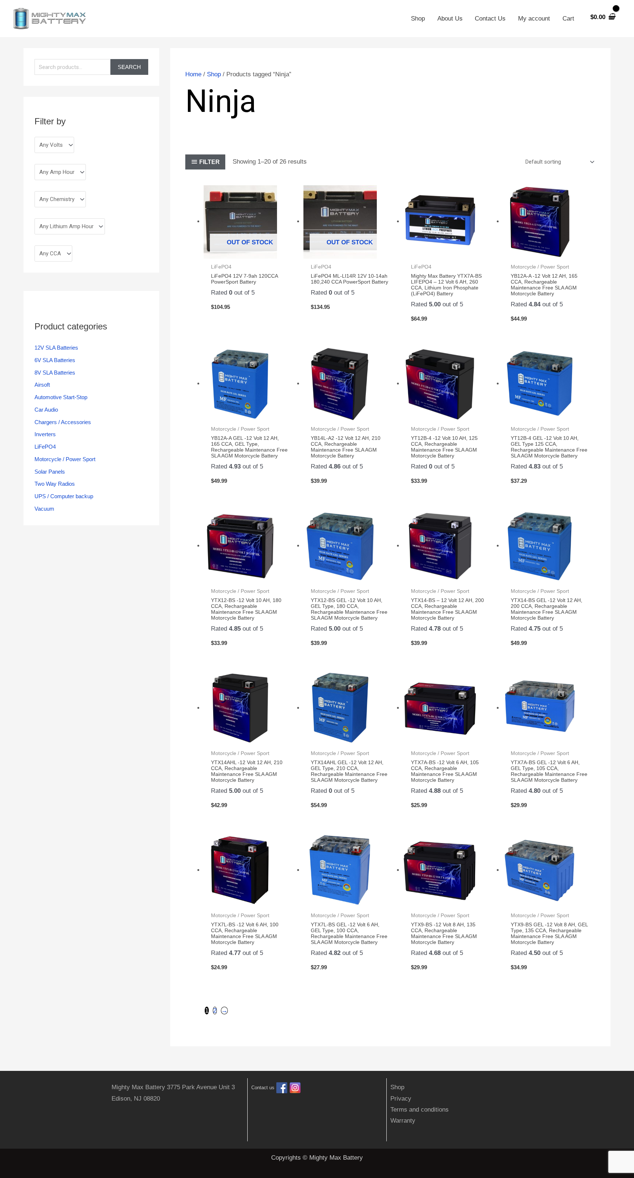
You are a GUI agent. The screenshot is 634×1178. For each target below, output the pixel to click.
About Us (450, 18)
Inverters (45, 434)
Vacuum (44, 509)
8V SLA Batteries (54, 372)
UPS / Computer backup (63, 496)
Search (129, 67)
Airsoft (42, 385)
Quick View (250, 251)
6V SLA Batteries (54, 360)
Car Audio (46, 409)
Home (193, 74)
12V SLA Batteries (56, 347)
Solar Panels (49, 471)
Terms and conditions (419, 1109)
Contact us (262, 1088)
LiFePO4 (45, 447)
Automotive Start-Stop (60, 397)
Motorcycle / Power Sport (64, 459)
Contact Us (490, 18)
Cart (568, 18)
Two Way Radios (54, 484)
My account (534, 18)
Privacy (400, 1098)
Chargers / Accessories (62, 422)
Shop (418, 18)
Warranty (402, 1120)
